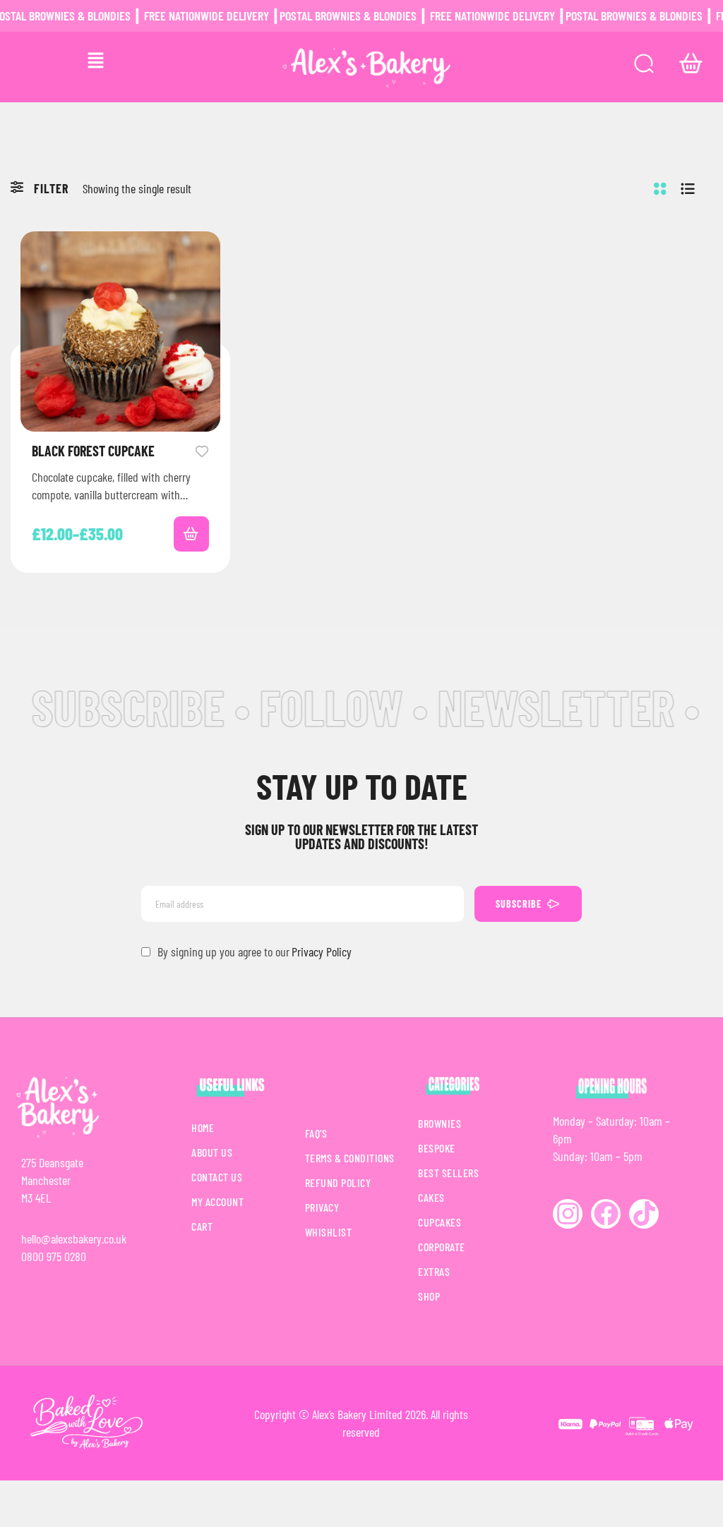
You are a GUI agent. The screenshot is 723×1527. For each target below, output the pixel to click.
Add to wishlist (202, 450)
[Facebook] (606, 1214)
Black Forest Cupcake (93, 450)
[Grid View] (660, 188)
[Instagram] (567, 1214)
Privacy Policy (322, 951)
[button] (95, 60)
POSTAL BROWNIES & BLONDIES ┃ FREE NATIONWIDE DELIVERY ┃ (408, 15)
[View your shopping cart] (691, 63)
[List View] (688, 189)
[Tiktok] (644, 1214)
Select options (191, 534)
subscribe (519, 904)
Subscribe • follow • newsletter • (351, 706)
